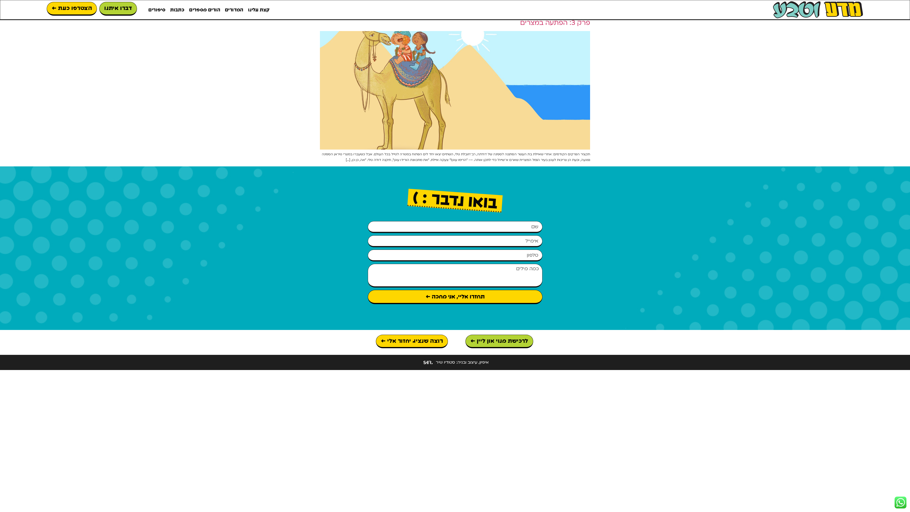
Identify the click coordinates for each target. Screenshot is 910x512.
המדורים (234, 9)
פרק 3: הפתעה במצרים (555, 22)
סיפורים (156, 9)
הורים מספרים (204, 9)
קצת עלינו (259, 9)
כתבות (177, 9)
